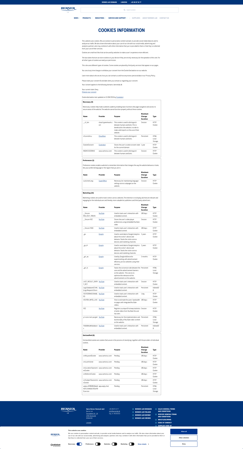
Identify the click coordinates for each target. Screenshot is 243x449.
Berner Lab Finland (143, 412)
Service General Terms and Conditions (167, 415)
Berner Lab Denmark (109, 2)
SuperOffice (103, 181)
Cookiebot (119, 97)
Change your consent (89, 92)
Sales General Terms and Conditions (166, 410)
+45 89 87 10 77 (136, 2)
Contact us (164, 18)
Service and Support (117, 18)
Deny (184, 444)
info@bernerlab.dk (114, 411)
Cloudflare (102, 136)
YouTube (101, 213)
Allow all (184, 431)
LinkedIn (124, 2)
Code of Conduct (165, 423)
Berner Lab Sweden (143, 418)
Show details (142, 444)
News (76, 18)
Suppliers (136, 18)
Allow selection (184, 438)
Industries (99, 18)
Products (87, 18)
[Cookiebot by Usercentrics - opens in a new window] (55, 445)
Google (101, 234)
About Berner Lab (149, 18)
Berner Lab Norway (143, 415)
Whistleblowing (164, 420)
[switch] (98, 444)
